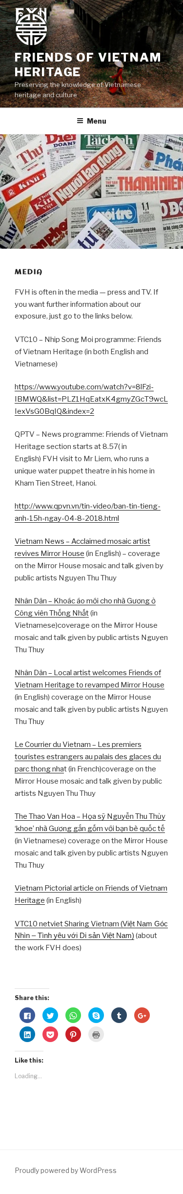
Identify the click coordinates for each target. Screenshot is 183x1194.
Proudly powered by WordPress (66, 1170)
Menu (96, 121)
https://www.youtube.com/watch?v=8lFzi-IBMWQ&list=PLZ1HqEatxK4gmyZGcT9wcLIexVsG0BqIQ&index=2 (91, 399)
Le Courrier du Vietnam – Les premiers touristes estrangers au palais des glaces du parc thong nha (88, 756)
